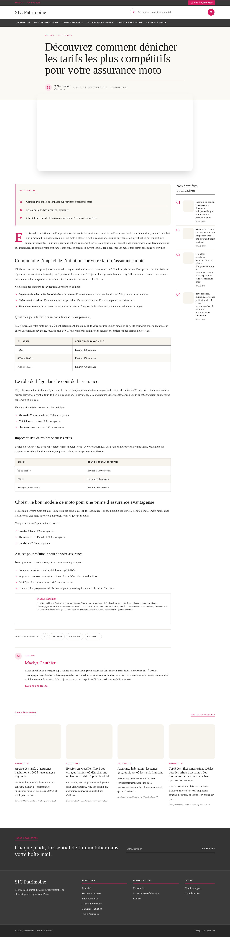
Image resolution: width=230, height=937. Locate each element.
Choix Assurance (90, 913)
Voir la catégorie (202, 715)
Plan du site (34, 3)
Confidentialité (192, 893)
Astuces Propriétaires (92, 903)
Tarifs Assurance (90, 898)
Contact (137, 898)
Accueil (19, 3)
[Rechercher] (211, 12)
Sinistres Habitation (91, 893)
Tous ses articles (36, 686)
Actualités (65, 35)
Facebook (93, 636)
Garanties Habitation (92, 908)
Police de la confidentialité (146, 893)
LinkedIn (57, 636)
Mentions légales (193, 888)
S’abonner (208, 849)
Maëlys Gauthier (40, 662)
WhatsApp (75, 636)
